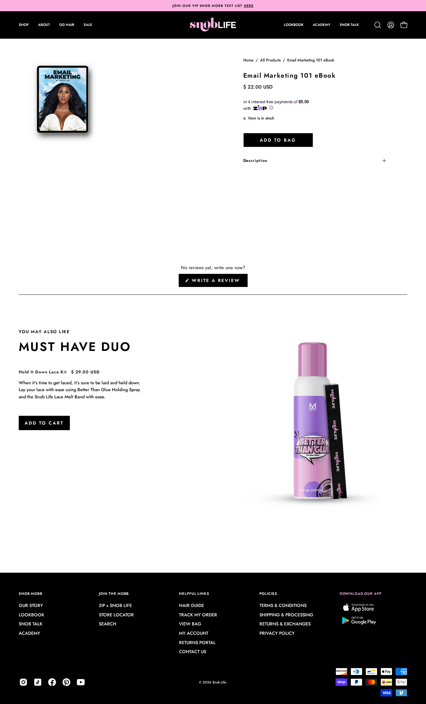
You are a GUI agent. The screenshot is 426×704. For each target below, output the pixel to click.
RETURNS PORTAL (197, 642)
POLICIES (268, 593)
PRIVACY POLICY (277, 633)
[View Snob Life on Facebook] (52, 682)
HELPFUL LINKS (194, 593)
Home (248, 60)
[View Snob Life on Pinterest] (66, 682)
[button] (44, 25)
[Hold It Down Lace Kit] (314, 421)
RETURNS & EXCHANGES (285, 624)
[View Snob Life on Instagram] (23, 682)
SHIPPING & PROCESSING (286, 615)
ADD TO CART (44, 423)
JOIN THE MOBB (114, 593)
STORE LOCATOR (116, 615)
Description (255, 160)
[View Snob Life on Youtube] (80, 682)
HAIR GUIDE (191, 605)
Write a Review (219, 282)
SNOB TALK (30, 624)
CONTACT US (192, 652)
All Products (270, 60)
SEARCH (107, 624)
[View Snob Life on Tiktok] (37, 682)
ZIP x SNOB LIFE (115, 605)
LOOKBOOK (31, 615)
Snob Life (219, 682)
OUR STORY (31, 605)
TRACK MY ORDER (198, 615)
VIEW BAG (190, 624)
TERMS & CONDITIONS (283, 605)
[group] (213, 5)
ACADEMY (29, 633)
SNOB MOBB (30, 593)
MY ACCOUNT (193, 633)
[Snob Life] (213, 25)
